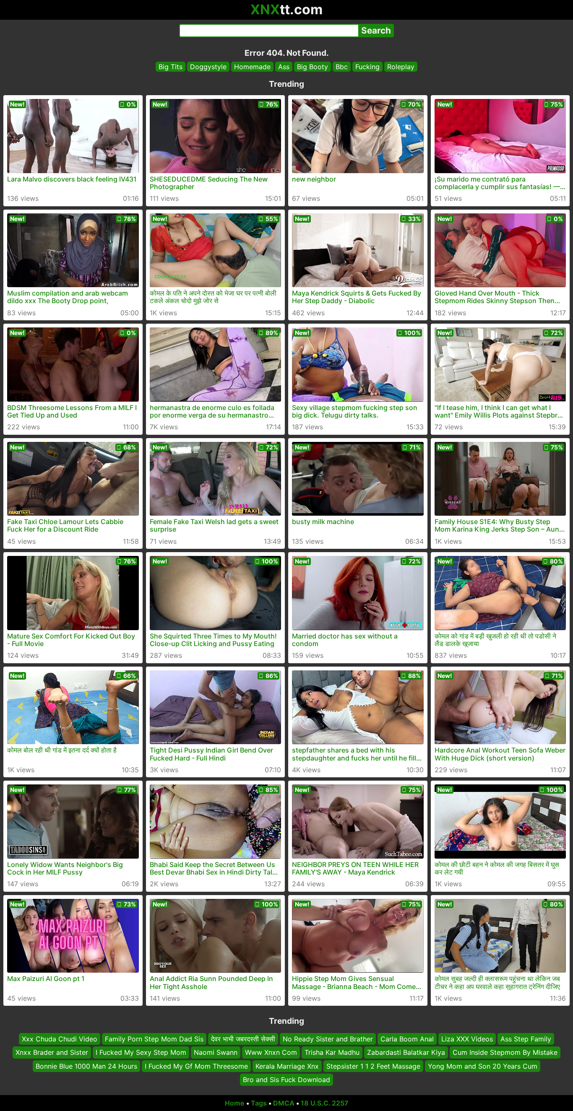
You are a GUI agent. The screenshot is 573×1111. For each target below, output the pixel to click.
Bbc (342, 66)
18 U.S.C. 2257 (325, 1103)
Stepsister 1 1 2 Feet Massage (373, 1066)
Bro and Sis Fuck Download (286, 1079)
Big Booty (312, 66)
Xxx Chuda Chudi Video (59, 1039)
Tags (259, 1103)
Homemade (252, 66)
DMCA (283, 1103)
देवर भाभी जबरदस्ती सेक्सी (243, 1039)
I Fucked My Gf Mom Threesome (196, 1066)
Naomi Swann (215, 1052)
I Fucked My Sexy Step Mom (141, 1052)
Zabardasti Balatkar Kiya (406, 1052)
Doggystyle (208, 66)
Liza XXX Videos (467, 1039)
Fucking (367, 66)
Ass (283, 66)
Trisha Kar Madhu (332, 1052)
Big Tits (170, 66)
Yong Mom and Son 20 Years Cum (482, 1066)
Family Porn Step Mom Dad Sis (154, 1039)
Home (235, 1103)
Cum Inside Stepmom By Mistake (505, 1052)
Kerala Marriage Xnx (287, 1066)
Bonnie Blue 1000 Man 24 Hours (86, 1066)
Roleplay (400, 66)
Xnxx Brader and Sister (52, 1052)
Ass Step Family (525, 1039)
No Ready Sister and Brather (328, 1039)
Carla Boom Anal (407, 1039)
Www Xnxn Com (271, 1052)
